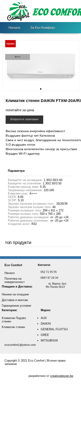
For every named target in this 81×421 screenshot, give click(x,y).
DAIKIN (46, 323)
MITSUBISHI (49, 340)
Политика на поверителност (14, 280)
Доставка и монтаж (15, 300)
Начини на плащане (15, 294)
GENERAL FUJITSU (54, 329)
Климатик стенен (13, 327)
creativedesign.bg (61, 376)
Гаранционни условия (16, 305)
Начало (14, 27)
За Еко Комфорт (42, 27)
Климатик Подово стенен (14, 319)
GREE (45, 335)
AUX (44, 318)
